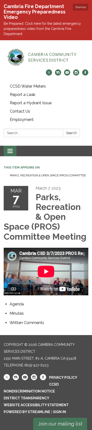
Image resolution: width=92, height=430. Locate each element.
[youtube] (67, 74)
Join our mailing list (60, 424)
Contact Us (20, 111)
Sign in (59, 412)
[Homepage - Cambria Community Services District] (46, 57)
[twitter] (49, 74)
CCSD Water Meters (28, 86)
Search (71, 133)
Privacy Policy (63, 377)
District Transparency (26, 398)
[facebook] (85, 74)
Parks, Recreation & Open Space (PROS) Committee (48, 175)
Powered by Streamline (27, 412)
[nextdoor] (58, 74)
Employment (22, 119)
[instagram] (76, 74)
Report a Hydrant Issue (31, 103)
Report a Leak (22, 94)
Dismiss (80, 7)
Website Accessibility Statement (36, 405)
